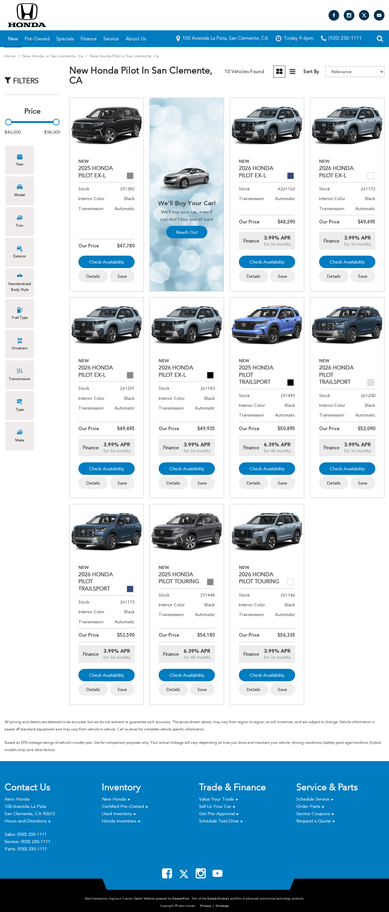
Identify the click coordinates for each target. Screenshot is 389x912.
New (13, 39)
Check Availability (106, 262)
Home (11, 56)
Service (111, 39)
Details (93, 276)
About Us (136, 39)
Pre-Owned (37, 39)
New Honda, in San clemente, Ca (53, 56)
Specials (65, 39)
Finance (89, 39)
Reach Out (187, 232)
